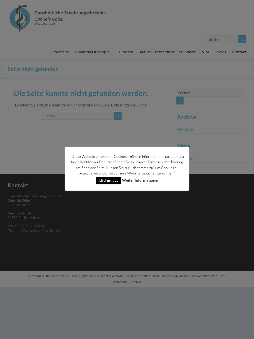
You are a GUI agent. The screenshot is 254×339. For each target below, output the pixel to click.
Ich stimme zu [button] (108, 180)
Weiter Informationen (140, 180)
